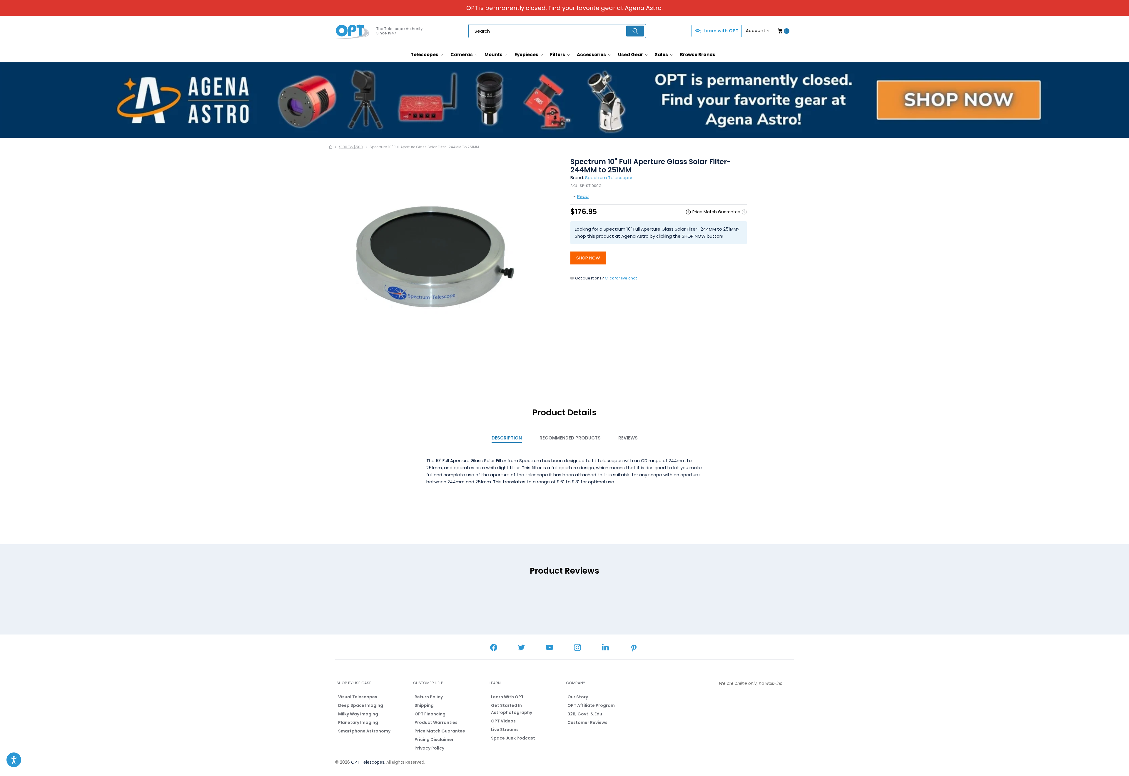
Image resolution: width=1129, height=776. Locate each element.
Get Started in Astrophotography (511, 708)
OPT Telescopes (367, 762)
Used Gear (631, 54)
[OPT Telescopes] (352, 31)
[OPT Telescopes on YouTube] (549, 648)
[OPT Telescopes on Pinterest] (634, 648)
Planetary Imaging (358, 722)
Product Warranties (436, 722)
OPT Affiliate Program (591, 705)
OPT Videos (503, 721)
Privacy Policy (429, 748)
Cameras (462, 54)
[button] (13, 759)
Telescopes (425, 54)
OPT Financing (430, 714)
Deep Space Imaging (360, 705)
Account (756, 31)
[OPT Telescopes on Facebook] (493, 648)
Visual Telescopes (357, 697)
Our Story (577, 697)
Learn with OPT (721, 31)
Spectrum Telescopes (609, 177)
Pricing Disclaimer (434, 739)
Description (507, 438)
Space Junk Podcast (513, 738)
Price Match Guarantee (440, 731)
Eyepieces (527, 54)
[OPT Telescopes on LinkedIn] (605, 647)
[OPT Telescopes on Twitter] (521, 648)
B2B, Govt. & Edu (584, 714)
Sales (662, 54)
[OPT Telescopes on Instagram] (577, 648)
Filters (558, 54)
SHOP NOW (588, 258)
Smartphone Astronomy (364, 731)
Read (583, 196)
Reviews (628, 438)
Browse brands (697, 54)
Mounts (494, 54)
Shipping (424, 705)
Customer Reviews (587, 722)
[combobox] (557, 31)
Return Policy (429, 697)
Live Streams (505, 729)
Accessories (592, 54)
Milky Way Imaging (358, 714)
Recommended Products (570, 438)
